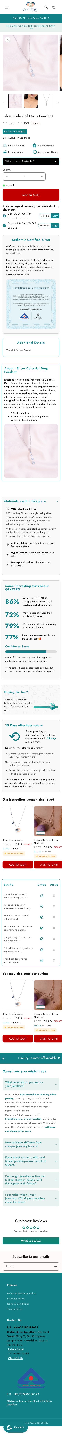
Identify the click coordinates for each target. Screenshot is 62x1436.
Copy (55, 216)
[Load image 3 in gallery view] (46, 101)
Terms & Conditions (18, 1304)
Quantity (7, 169)
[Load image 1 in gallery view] (15, 101)
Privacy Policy (15, 1309)
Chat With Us (15, 1358)
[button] (7, 7)
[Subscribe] (55, 1266)
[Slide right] (58, 102)
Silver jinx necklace (13, 840)
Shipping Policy (16, 1298)
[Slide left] (4, 102)
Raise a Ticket (16, 1349)
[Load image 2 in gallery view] (31, 101)
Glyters (25, 1422)
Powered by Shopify (39, 1422)
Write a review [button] (31, 1241)
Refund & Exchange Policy (21, 1293)
